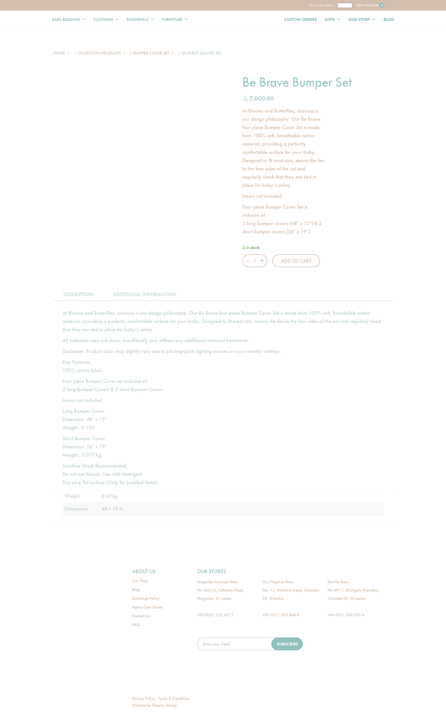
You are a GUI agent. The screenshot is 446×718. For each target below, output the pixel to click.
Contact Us (141, 616)
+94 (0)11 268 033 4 (346, 615)
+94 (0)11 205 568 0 (280, 615)
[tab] (78, 294)
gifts (330, 19)
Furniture (172, 19)
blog (389, 19)
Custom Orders (300, 19)
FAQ (136, 624)
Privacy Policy (143, 698)
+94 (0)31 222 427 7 (215, 615)
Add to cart (296, 260)
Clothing (103, 19)
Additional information (144, 294)
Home (59, 53)
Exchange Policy (146, 598)
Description (78, 294)
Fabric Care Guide (147, 607)
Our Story (359, 19)
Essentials (138, 19)
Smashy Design (164, 705)
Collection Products (99, 53)
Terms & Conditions (174, 698)
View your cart (369, 5)
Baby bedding (66, 19)
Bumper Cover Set (151, 53)
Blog (135, 589)
